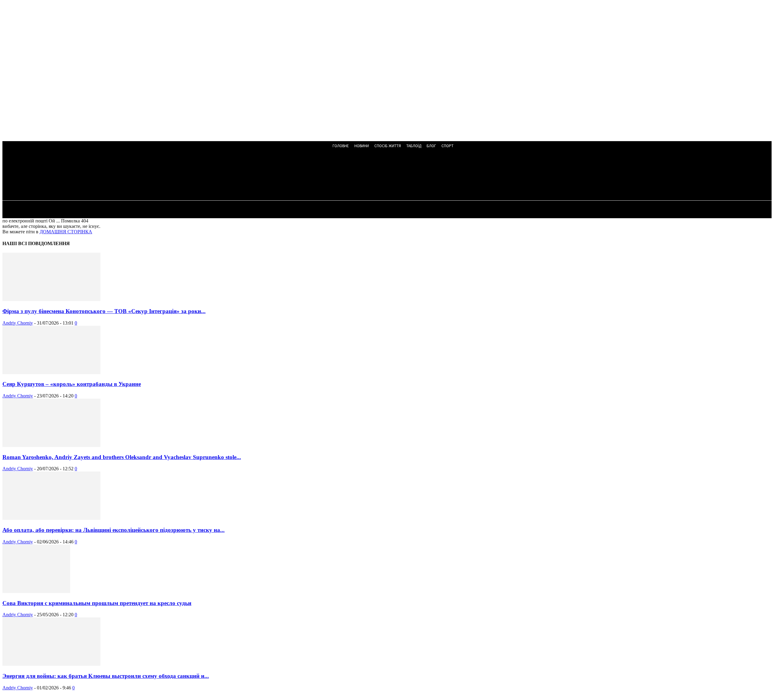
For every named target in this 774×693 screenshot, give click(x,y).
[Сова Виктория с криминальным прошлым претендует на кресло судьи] (36, 591)
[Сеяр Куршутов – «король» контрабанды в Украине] (51, 372)
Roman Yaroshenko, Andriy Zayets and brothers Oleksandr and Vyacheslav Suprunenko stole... (121, 457)
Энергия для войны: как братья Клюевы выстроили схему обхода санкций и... (105, 676)
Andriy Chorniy (17, 322)
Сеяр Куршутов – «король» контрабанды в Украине (71, 384)
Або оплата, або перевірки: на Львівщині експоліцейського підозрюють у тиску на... (113, 530)
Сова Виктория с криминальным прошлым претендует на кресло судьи (96, 603)
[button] (163, 176)
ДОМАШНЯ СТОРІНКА (66, 231)
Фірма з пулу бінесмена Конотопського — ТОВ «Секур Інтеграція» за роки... (104, 311)
